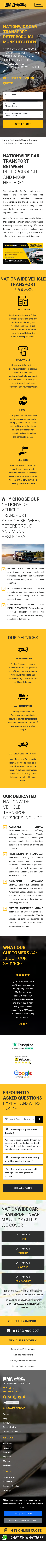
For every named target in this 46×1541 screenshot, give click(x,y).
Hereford (7, 1456)
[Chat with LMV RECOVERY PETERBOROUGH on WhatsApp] (6, 1537)
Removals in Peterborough (23, 1353)
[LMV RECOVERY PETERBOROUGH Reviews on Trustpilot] (23, 1049)
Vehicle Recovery (23, 1344)
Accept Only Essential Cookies (23, 1520)
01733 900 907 (25, 1334)
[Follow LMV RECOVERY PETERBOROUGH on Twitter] (10, 1401)
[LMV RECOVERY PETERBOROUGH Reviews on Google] (23, 1077)
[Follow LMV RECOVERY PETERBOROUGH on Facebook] (4, 1401)
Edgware (7, 1460)
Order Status (9, 1481)
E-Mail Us (9, 1392)
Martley (6, 1464)
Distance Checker (11, 1489)
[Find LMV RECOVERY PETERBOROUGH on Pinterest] (14, 1401)
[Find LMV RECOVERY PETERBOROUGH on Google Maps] (24, 1401)
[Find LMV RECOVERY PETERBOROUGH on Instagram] (19, 1401)
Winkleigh (7, 1469)
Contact (6, 1418)
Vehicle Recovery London (23, 1369)
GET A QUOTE (23, 124)
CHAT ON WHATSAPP (27, 1537)
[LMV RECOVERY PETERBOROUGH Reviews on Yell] (23, 1063)
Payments (7, 1485)
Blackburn (7, 1447)
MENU (39, 4)
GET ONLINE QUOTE (26, 1530)
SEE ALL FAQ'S (23, 1191)
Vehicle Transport (23, 1324)
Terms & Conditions (12, 1435)
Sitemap (7, 1494)
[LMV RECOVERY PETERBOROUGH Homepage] (15, 4)
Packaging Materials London (23, 1364)
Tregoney (7, 1451)
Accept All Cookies (23, 1513)
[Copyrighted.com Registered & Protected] (11, 1406)
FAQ (5, 1422)
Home (4, 140)
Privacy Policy (9, 1431)
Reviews (7, 1426)
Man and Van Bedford (23, 1358)
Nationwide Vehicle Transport (24, 140)
